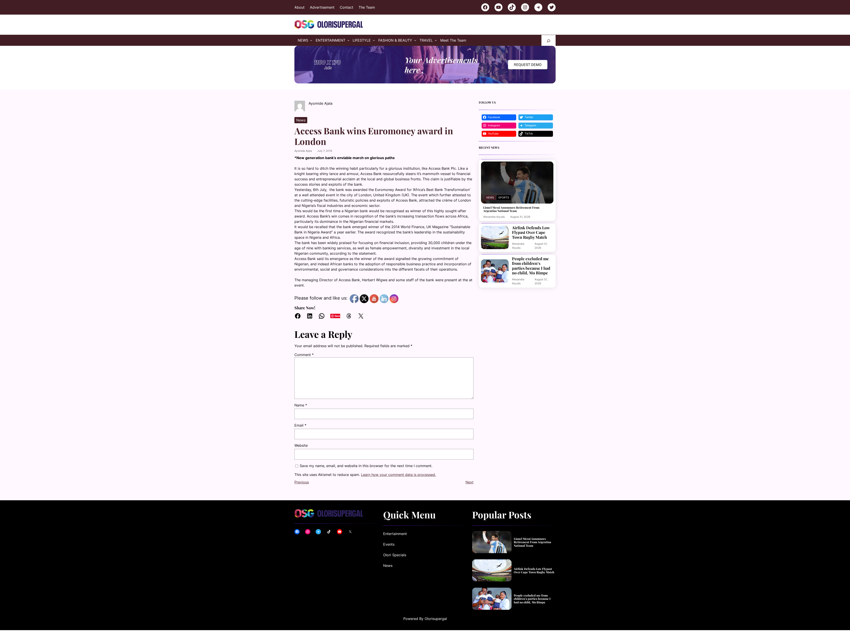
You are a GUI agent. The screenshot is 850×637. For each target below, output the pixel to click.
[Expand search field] (548, 40)
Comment (304, 354)
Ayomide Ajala (303, 150)
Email (300, 425)
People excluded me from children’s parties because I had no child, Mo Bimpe (531, 265)
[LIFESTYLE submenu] (374, 40)
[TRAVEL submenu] (436, 40)
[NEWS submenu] (311, 40)
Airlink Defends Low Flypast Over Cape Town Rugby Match (531, 232)
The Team (367, 7)
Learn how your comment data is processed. (398, 474)
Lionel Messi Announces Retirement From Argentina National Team (511, 209)
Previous (301, 482)
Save (337, 316)
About (299, 7)
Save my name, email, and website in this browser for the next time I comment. (366, 466)
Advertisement (322, 7)
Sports (503, 197)
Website (301, 445)
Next (469, 482)
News (300, 120)
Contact (346, 7)
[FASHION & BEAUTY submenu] (415, 40)
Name (300, 405)
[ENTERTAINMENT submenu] (348, 40)
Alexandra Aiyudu (494, 216)
